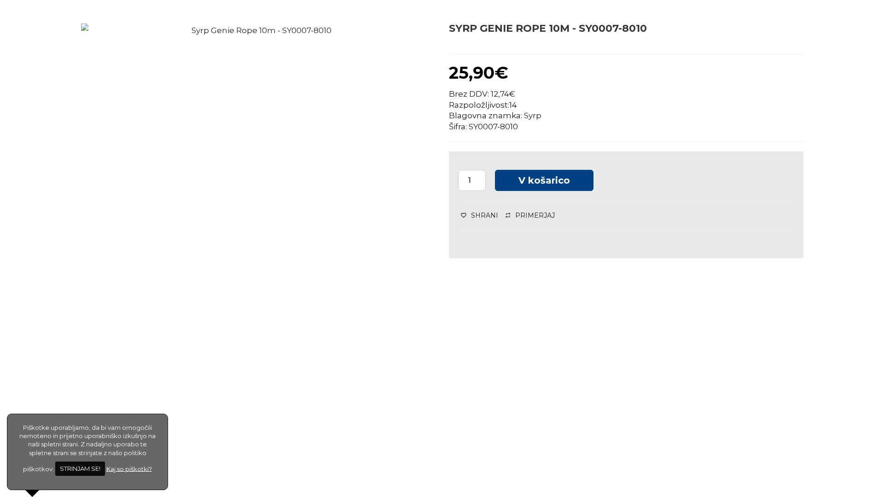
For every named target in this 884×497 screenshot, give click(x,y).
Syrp (532, 115)
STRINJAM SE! (80, 468)
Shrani (484, 215)
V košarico (544, 180)
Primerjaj (535, 215)
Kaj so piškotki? (129, 468)
